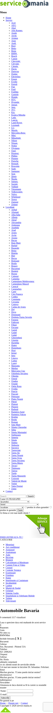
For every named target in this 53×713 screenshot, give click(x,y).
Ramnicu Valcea (18, 414)
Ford (13, 89)
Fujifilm (14, 92)
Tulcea (14, 471)
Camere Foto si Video (15, 565)
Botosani (15, 261)
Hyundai (15, 102)
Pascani (14, 394)
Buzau (14, 273)
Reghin (14, 417)
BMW (14, 53)
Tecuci (14, 465)
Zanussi (14, 202)
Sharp (14, 176)
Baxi (13, 46)
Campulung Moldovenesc (22, 281)
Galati (14, 332)
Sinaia (14, 440)
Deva (13, 312)
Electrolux (15, 76)
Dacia (14, 69)
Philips (14, 156)
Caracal (14, 286)
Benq (13, 51)
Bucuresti (15, 268)
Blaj (13, 256)
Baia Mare (16, 243)
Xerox (14, 199)
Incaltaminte (11, 583)
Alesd (14, 220)
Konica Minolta (18, 115)
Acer (13, 23)
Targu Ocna (16, 458)
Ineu (13, 355)
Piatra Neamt (17, 399)
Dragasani (15, 314)
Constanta (15, 299)
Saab (13, 169)
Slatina (14, 442)
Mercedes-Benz (18, 133)
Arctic (14, 35)
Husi (13, 350)
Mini (13, 135)
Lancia (14, 120)
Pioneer (14, 158)
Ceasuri (9, 567)
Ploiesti (14, 404)
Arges (14, 233)
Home (8, 17)
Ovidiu (14, 389)
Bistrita (14, 253)
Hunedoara (16, 348)
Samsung (15, 171)
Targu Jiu (15, 453)
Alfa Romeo (17, 30)
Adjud (14, 209)
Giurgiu (14, 340)
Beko (13, 48)
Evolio (14, 81)
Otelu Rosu (16, 386)
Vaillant (14, 186)
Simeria (14, 437)
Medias (14, 368)
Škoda (14, 179)
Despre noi (13, 703)
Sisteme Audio (12, 593)
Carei (13, 291)
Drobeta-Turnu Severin (21, 317)
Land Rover (17, 122)
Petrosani (15, 396)
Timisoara (15, 468)
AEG (13, 25)
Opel (13, 151)
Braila (14, 263)
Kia (13, 112)
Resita (14, 419)
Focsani (14, 327)
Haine (8, 578)
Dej (13, 309)
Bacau (14, 240)
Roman (14, 422)
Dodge (14, 74)
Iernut (14, 353)
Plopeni (14, 407)
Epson (14, 79)
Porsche (15, 161)
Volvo (14, 194)
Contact (9, 491)
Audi (13, 43)
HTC (13, 99)
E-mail (3, 694)
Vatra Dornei (17, 486)
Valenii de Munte (19, 481)
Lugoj (14, 363)
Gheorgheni (16, 337)
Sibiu (13, 430)
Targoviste (16, 450)
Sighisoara (16, 435)
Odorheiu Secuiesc (19, 373)
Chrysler (15, 64)
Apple (14, 33)
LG (12, 128)
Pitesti (14, 401)
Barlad (14, 245)
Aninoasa (15, 225)
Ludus (14, 360)
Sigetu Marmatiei (19, 432)
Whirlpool (15, 197)
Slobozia (15, 445)
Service (9, 20)
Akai (13, 28)
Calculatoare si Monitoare (17, 562)
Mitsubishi (16, 138)
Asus (13, 41)
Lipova (14, 358)
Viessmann (16, 189)
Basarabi (15, 248)
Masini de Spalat (13, 588)
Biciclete (9, 557)
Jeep (13, 107)
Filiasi (14, 325)
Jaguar (14, 105)
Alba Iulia (15, 215)
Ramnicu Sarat (17, 412)
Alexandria (16, 222)
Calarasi (15, 276)
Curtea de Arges (18, 307)
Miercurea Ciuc (18, 371)
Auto (8, 555)
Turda (14, 473)
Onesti (14, 378)
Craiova (14, 304)
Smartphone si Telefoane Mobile (20, 596)
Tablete (9, 598)
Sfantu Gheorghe (19, 427)
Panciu (14, 391)
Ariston (14, 38)
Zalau (13, 488)
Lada (13, 117)
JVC (13, 110)
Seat (13, 174)
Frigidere (10, 575)
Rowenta (15, 166)
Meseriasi (10, 544)
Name (3, 691)
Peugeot (15, 153)
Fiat (13, 87)
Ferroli (14, 84)
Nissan (14, 143)
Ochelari (9, 590)
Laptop (9, 585)
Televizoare (11, 601)
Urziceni (15, 478)
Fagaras (14, 320)
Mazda (14, 130)
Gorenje (15, 94)
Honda (14, 97)
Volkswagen (17, 192)
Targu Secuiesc (18, 460)
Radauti (14, 409)
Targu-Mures (17, 463)
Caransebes (16, 289)
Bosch (14, 56)
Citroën (15, 66)
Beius (13, 250)
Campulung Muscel (20, 284)
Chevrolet (16, 61)
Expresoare (11, 573)
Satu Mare (15, 424)
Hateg (14, 345)
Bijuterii (9, 560)
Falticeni (15, 322)
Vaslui (14, 483)
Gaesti (14, 330)
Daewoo (15, 71)
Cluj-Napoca (17, 294)
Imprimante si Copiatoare (17, 580)
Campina (15, 279)
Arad (13, 230)
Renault (15, 163)
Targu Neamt (17, 455)
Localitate (10, 207)
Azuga (14, 238)
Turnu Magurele (18, 476)
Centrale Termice (13, 570)
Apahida (15, 227)
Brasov (14, 266)
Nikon (14, 140)
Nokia (14, 145)
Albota (14, 217)
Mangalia (15, 366)
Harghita (15, 343)
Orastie (14, 384)
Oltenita (14, 376)
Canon (14, 58)
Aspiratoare (11, 552)
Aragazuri (10, 549)
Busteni (14, 271)
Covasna (15, 302)
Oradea (14, 381)
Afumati (15, 212)
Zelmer (14, 204)
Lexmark (15, 125)
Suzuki (14, 184)
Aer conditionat (13, 547)
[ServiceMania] (24, 7)
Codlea (14, 296)
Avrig (13, 235)
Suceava (15, 448)
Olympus (15, 148)
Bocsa (14, 258)
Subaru (14, 181)
